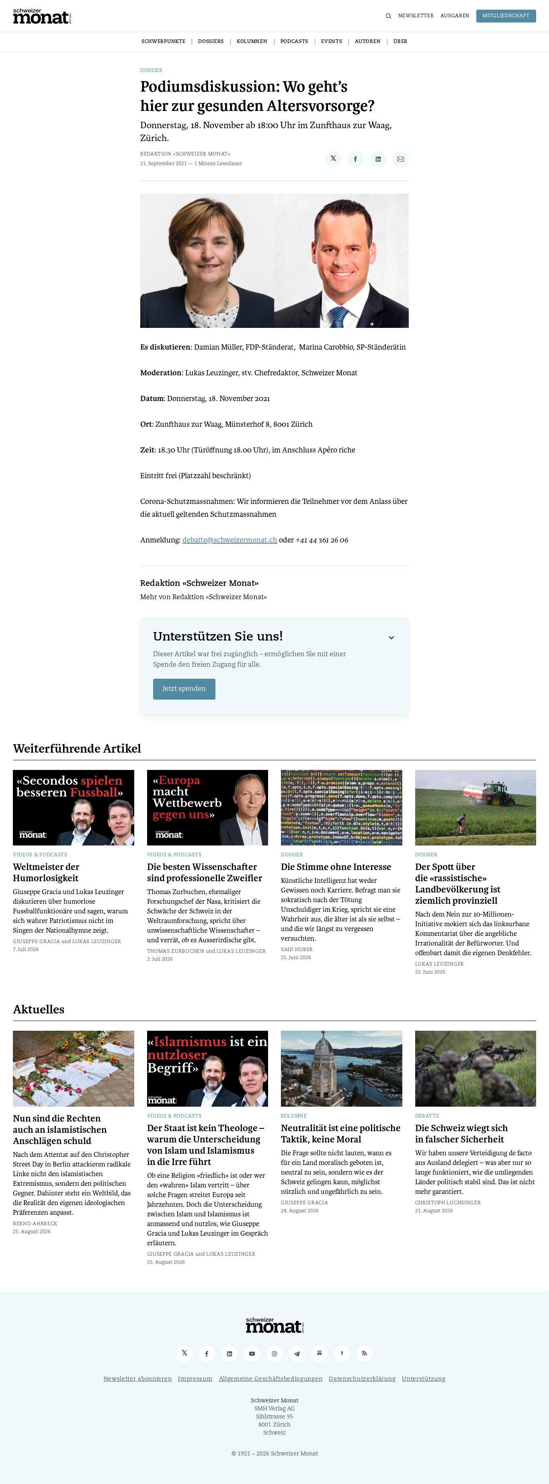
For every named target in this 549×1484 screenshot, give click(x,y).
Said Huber (297, 950)
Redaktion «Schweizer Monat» (185, 154)
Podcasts (295, 41)
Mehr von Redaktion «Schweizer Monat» (203, 597)
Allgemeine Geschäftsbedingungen (271, 1379)
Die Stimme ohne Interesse (336, 867)
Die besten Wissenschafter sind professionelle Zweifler (204, 873)
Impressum (195, 1379)
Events (331, 41)
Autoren (368, 41)
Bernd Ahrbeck (35, 1224)
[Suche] (388, 16)
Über (400, 41)
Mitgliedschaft (506, 16)
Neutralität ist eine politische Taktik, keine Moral (341, 1134)
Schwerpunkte (163, 41)
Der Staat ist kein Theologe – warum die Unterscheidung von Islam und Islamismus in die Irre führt (205, 1145)
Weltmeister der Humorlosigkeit (46, 873)
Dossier (151, 70)
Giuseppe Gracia (36, 942)
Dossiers (211, 41)
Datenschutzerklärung (362, 1379)
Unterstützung (423, 1379)
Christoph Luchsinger (448, 1203)
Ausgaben (455, 16)
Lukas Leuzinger (97, 942)
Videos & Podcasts (40, 855)
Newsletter (416, 16)
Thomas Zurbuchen (176, 951)
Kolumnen (252, 41)
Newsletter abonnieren (138, 1379)
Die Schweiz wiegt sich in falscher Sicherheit (461, 1134)
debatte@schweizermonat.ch (229, 539)
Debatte (427, 1116)
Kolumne (294, 1116)
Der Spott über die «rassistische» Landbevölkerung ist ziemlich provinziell (457, 884)
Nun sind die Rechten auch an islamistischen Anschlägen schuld (60, 1130)
